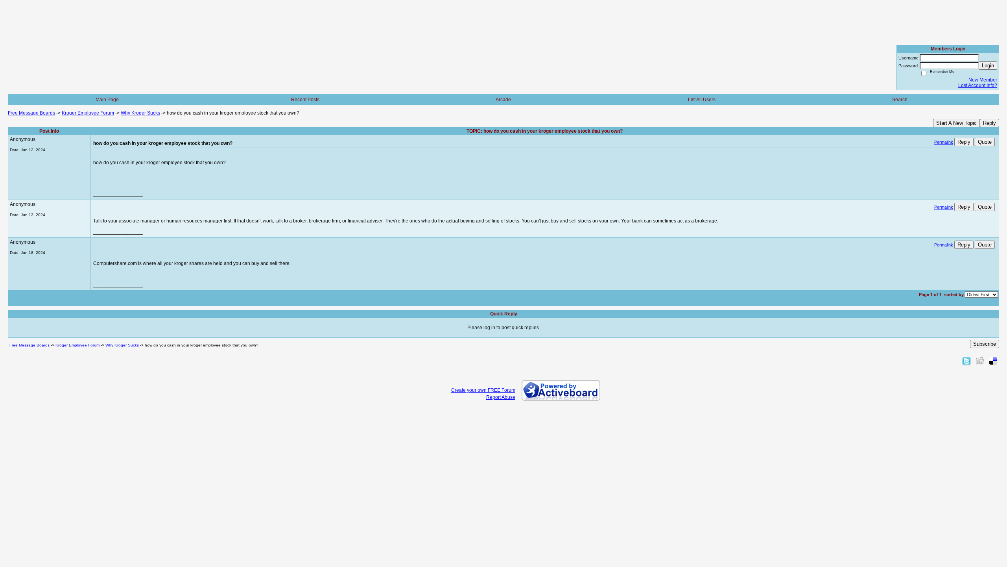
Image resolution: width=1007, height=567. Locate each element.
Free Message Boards (31, 113)
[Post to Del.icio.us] (993, 360)
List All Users (702, 99)
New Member (982, 80)
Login (988, 66)
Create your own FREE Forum (483, 390)
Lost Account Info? (977, 85)
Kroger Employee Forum (88, 113)
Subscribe (984, 344)
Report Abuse (500, 397)
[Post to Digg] (980, 360)
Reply (989, 123)
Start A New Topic (956, 123)
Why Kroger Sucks (140, 113)
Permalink (943, 142)
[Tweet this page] (966, 360)
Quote (985, 142)
